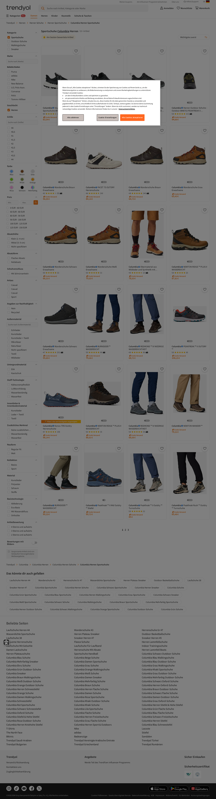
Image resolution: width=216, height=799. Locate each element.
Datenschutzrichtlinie (127, 109)
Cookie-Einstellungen (108, 117)
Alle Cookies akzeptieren (132, 117)
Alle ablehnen (73, 117)
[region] (109, 103)
